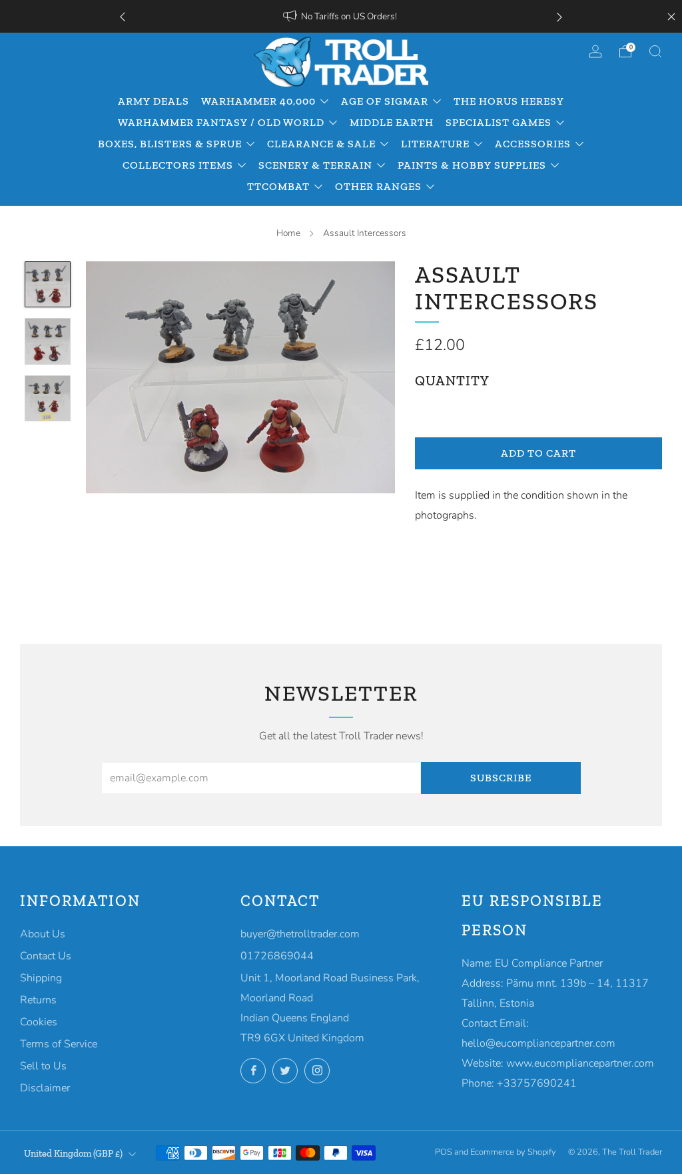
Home (288, 233)
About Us (42, 934)
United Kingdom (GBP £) (73, 1153)
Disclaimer (45, 1088)
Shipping (41, 978)
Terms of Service (58, 1044)
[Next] (559, 16)
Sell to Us (43, 1066)
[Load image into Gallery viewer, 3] (48, 398)
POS (443, 1152)
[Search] (655, 51)
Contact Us (45, 956)
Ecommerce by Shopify (513, 1152)
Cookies (38, 1022)
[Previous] (122, 16)
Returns (38, 1000)
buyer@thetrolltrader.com (300, 934)
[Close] (671, 17)
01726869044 (277, 956)
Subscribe (500, 777)
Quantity (452, 381)
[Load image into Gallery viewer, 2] (48, 341)
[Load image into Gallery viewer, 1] (48, 284)
